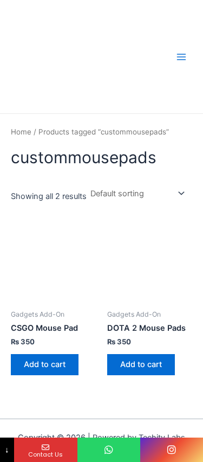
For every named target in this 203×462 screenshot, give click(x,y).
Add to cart (45, 364)
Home (21, 131)
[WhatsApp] (108, 450)
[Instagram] (171, 450)
